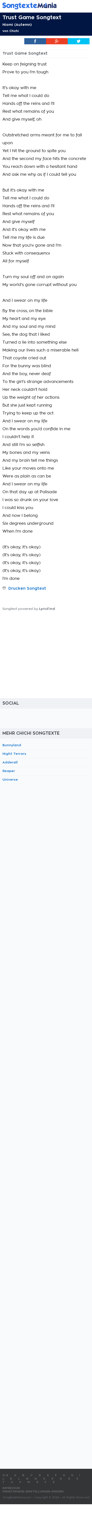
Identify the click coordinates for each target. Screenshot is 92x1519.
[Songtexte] (38, 5)
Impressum (11, 1488)
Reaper (8, 771)
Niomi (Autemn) (17, 24)
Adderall (10, 762)
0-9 (5, 1475)
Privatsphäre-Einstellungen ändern (33, 1491)
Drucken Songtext (27, 588)
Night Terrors (14, 753)
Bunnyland (11, 745)
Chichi (14, 31)
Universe (10, 779)
